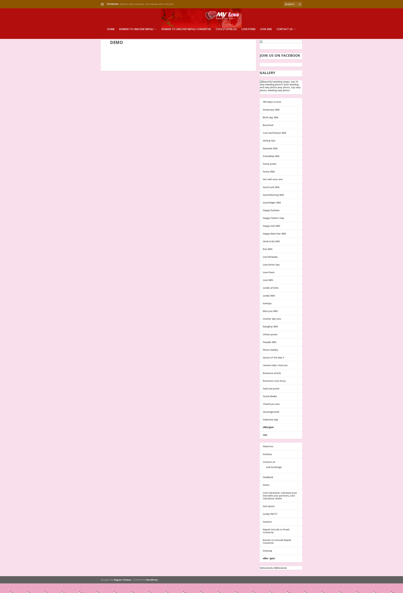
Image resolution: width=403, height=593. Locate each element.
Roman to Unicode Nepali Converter (186, 29)
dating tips (269, 140)
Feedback (268, 477)
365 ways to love (272, 101)
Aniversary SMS (271, 109)
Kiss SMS (267, 249)
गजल (265, 434)
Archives (267, 454)
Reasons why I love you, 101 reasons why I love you (146, 4)
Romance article (272, 373)
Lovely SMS (269, 295)
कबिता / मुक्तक (269, 558)
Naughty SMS (270, 326)
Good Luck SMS (271, 187)
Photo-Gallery (270, 349)
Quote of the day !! (273, 357)
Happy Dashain (271, 210)
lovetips (267, 303)
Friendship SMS (271, 156)
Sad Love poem (271, 388)
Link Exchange (274, 467)
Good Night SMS (272, 202)
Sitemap (267, 550)
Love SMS (266, 29)
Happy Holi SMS (271, 225)
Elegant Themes (122, 579)
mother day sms (272, 318)
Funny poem (269, 163)
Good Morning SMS (273, 194)
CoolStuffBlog (226, 29)
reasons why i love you (275, 365)
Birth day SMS (270, 117)
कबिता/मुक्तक (268, 427)
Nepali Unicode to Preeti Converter (276, 531)
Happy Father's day (273, 218)
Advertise (268, 446)
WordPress (152, 579)
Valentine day (270, 419)
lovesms (267, 521)
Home (110, 29)
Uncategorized (271, 411)
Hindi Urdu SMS (271, 241)
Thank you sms (271, 403)
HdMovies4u (280, 567)
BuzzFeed (268, 125)
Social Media (270, 396)
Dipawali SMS (270, 148)
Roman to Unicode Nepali (136, 29)
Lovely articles (270, 287)
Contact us (285, 29)
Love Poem (248, 29)
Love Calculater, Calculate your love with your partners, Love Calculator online (280, 495)
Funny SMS (269, 171)
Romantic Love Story (274, 380)
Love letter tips (271, 264)
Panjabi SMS (269, 342)
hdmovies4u (266, 567)
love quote (269, 506)
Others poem (270, 334)
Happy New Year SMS (274, 233)
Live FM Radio (270, 256)
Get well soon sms (273, 179)
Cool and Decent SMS (274, 132)
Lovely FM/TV (270, 513)
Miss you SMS (270, 311)
